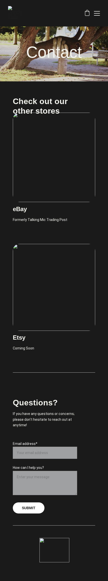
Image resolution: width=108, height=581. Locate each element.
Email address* (25, 444)
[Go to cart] (87, 13)
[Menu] (97, 13)
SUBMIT (28, 508)
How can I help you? (28, 468)
